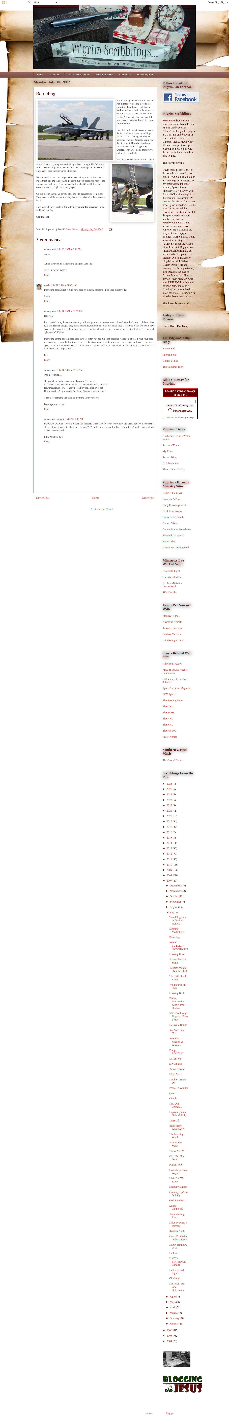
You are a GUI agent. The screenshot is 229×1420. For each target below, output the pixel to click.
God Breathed (176, 1200)
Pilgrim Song (170, 354)
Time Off (174, 1120)
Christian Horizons (173, 577)
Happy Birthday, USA (178, 1246)
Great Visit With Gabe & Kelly (178, 1237)
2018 (170, 827)
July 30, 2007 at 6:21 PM (69, 249)
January (174, 1323)
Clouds (173, 1098)
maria (47, 285)
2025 (170, 789)
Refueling (174, 937)
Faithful (173, 1253)
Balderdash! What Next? (176, 1127)
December (175, 885)
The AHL (168, 718)
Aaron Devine (176, 1069)
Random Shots (177, 1231)
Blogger (169, 1413)
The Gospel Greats (173, 760)
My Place (168, 451)
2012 (170, 853)
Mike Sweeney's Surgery (178, 1224)
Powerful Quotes (145, 74)
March (173, 1312)
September (176, 901)
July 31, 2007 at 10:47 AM (64, 285)
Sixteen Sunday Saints (177, 960)
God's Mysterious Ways (178, 1171)
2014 (170, 843)
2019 (170, 821)
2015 (170, 837)
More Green (175, 1074)
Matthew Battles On (178, 1081)
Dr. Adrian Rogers (172, 511)
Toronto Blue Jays (172, 628)
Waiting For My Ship (177, 986)
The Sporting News (173, 700)
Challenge (174, 1278)
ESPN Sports (170, 736)
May (172, 1302)
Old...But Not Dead (176, 1157)
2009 (170, 870)
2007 (170, 880)
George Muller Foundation (177, 529)
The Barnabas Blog (173, 366)
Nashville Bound (178, 1025)
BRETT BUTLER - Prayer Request (178, 945)
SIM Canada (169, 592)
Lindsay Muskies (172, 634)
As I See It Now (171, 463)
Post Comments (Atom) (102, 509)
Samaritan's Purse (172, 499)
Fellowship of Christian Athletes (175, 680)
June (172, 1296)
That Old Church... (175, 1105)
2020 (170, 816)
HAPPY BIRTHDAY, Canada (177, 1261)
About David (55, 74)
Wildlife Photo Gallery (78, 74)
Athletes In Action (172, 663)
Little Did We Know (176, 1179)
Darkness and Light (176, 1271)
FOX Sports (169, 694)
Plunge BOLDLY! (176, 1051)
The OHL (168, 706)
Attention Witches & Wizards (176, 1041)
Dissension (175, 1058)
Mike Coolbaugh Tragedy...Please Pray (178, 1016)
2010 (170, 864)
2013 (170, 848)
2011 (170, 859)
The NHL (168, 724)
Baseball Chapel (171, 571)
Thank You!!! (176, 1151)
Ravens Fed (169, 348)
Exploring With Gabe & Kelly (178, 1113)
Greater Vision (170, 523)
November (175, 891)
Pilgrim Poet (175, 1164)
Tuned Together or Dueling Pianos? (177, 920)
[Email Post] (110, 229)
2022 (170, 805)
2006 (170, 1330)
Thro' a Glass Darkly (174, 469)
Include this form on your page (180, 417)
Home (40, 74)
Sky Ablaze (175, 1063)
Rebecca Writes (171, 445)
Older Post (148, 497)
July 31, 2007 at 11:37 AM (69, 370)
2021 (170, 810)
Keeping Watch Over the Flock (178, 969)
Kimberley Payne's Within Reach (176, 437)
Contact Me (125, 74)
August (174, 907)
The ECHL (169, 712)
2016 (170, 832)
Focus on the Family (173, 517)
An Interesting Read (176, 1215)
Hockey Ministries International (172, 584)
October (174, 896)
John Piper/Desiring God (176, 547)
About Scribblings (104, 74)
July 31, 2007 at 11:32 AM (69, 311)
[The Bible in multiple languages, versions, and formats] (180, 413)
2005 (170, 1335)
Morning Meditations (176, 930)
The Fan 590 (169, 730)
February (175, 1318)
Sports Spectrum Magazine (177, 688)
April (173, 1307)
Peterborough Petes (173, 640)
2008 (170, 875)
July (172, 912)
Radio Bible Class (172, 492)
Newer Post (42, 497)
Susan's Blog (169, 457)
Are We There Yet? (176, 1031)
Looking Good (177, 954)
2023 (170, 800)
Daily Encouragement (174, 505)
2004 (170, 1341)
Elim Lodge (169, 541)
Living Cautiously (176, 1207)
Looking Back (177, 993)
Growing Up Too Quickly (178, 1193)
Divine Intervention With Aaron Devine (176, 1003)
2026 (170, 783)
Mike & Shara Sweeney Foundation (175, 671)
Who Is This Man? (175, 1144)
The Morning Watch (176, 1135)
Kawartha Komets (172, 621)
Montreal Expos (171, 615)
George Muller (170, 360)
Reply (47, 275)
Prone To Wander (178, 1087)
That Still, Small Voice (177, 977)
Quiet (172, 1093)
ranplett (149, 1413)
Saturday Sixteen (178, 1186)
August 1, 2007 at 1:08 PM (70, 419)
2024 (170, 794)
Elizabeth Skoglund (173, 535)
